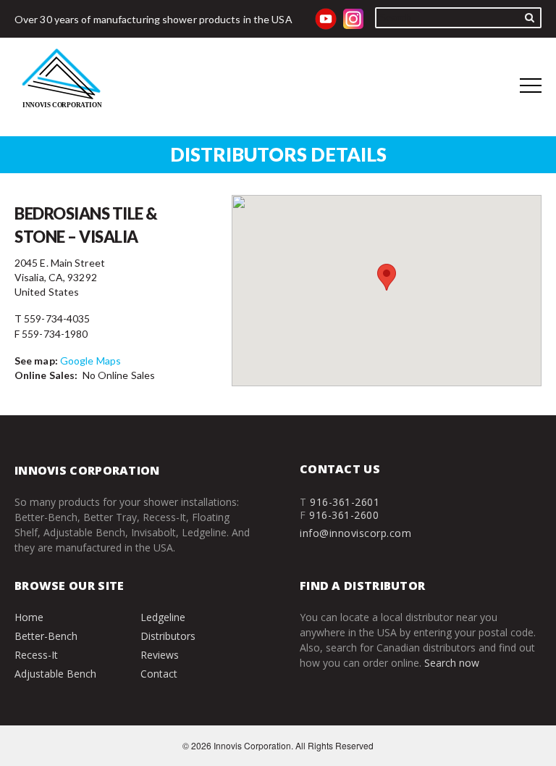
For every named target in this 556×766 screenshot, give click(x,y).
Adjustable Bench (55, 673)
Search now (451, 663)
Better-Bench (45, 636)
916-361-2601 (344, 502)
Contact (158, 673)
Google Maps (90, 360)
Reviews (159, 655)
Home (28, 617)
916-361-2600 (344, 515)
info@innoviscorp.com (355, 533)
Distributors (167, 636)
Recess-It (36, 655)
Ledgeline (162, 617)
